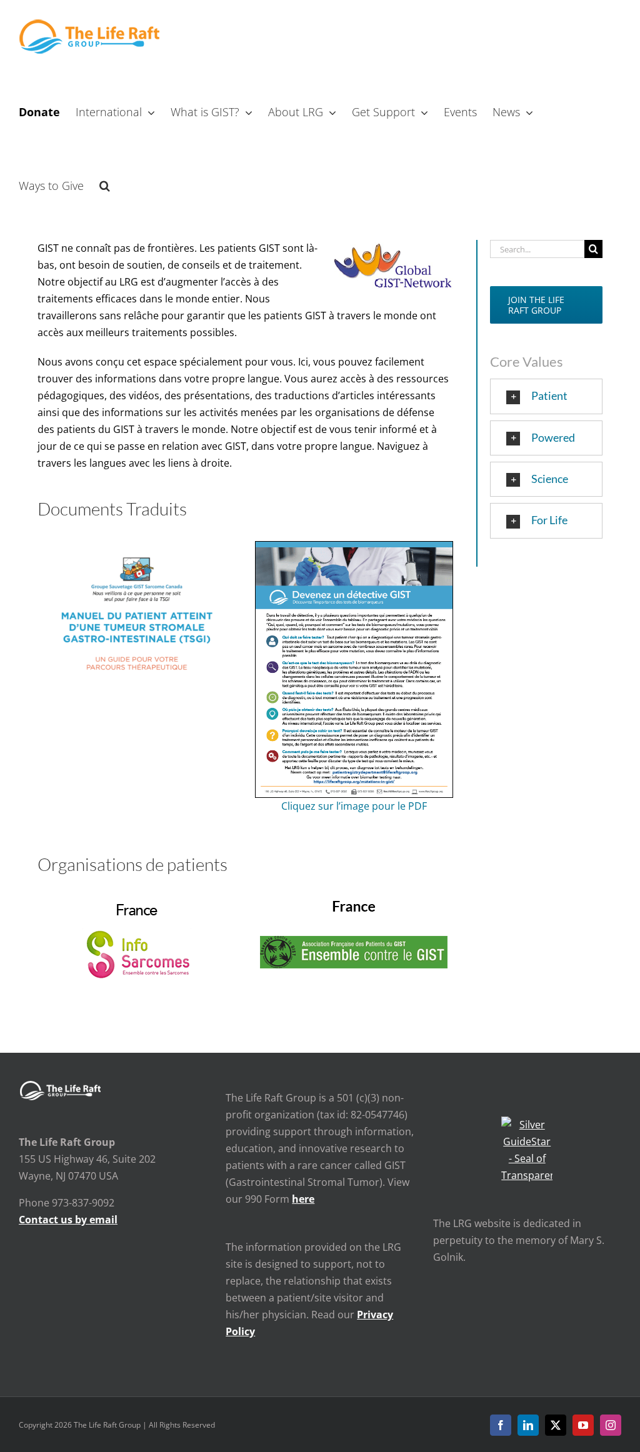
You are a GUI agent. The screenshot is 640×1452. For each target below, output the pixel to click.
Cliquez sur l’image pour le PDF (354, 806)
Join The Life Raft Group (536, 305)
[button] (104, 184)
